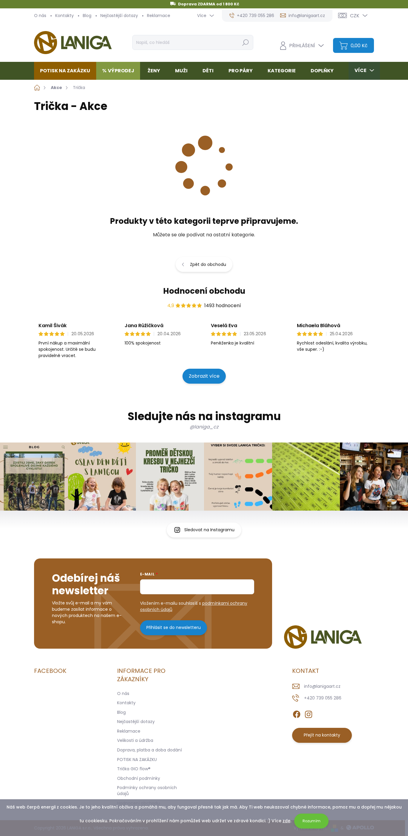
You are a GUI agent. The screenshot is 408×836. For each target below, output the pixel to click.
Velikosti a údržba (135, 740)
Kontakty (64, 16)
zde (286, 821)
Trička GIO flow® (134, 769)
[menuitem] (67, 71)
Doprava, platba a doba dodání (149, 750)
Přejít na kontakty (322, 735)
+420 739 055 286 (322, 698)
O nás (40, 16)
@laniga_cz (204, 426)
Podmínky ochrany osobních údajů (147, 791)
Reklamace (158, 16)
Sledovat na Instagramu (209, 530)
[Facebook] (296, 713)
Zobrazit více (204, 376)
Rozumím (311, 820)
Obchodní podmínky (138, 778)
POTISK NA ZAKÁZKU (137, 759)
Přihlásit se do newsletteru (173, 627)
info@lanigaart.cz (322, 686)
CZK (354, 15)
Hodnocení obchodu (204, 291)
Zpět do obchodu (208, 264)
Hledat (245, 42)
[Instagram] (308, 713)
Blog (87, 16)
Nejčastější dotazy (119, 16)
